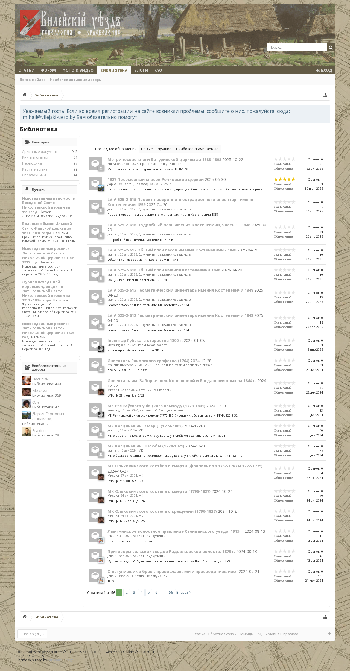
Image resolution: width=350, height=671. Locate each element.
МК (140, 430)
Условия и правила (281, 633)
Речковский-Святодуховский (161, 410)
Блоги (141, 70)
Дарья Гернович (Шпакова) (48, 416)
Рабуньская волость (153, 345)
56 (171, 592)
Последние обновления (115, 148)
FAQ (158, 70)
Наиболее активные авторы (76, 79)
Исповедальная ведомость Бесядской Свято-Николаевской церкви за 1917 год (48, 205)
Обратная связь (222, 633)
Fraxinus (40, 430)
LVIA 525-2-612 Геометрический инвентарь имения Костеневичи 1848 (180, 315)
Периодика (32, 163)
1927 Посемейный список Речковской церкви (155, 179)
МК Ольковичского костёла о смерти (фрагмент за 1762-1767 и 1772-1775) (184, 465)
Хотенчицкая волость (155, 390)
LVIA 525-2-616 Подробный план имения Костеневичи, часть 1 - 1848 (178, 224)
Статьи (26, 70)
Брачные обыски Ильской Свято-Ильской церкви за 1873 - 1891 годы (47, 228)
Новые (147, 148)
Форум (48, 70)
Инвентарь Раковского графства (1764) (148, 360)
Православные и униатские (160, 164)
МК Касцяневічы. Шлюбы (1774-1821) (145, 446)
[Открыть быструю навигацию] (325, 95)
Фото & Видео (78, 70)
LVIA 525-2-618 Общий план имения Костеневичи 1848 (163, 269)
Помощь (246, 633)
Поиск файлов (33, 79)
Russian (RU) (31, 633)
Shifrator (113, 164)
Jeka (110, 536)
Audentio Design (61, 660)
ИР (171, 184)
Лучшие (38, 189)
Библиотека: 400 (46, 383)
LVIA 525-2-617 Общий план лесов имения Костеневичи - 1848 (171, 250)
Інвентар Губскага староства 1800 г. (145, 340)
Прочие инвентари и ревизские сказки (182, 365)
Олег (36, 402)
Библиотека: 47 (45, 407)
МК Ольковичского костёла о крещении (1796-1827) (162, 511)
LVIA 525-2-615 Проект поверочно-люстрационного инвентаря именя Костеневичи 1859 (180, 202)
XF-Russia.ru (41, 656)
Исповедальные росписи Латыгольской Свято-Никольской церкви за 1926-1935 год (48, 255)
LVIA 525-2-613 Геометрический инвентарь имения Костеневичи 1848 (180, 290)
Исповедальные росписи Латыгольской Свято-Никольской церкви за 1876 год (48, 330)
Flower (45, 211)
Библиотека (113, 70)
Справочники (34, 174)
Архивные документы (41, 151)
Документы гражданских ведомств (165, 209)
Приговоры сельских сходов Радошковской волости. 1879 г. (171, 551)
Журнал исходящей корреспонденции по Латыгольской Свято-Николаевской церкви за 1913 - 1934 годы (46, 291)
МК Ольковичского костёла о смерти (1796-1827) (159, 491)
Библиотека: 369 (46, 395)
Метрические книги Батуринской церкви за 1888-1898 (164, 159)
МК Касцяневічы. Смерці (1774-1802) (145, 426)
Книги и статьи (35, 157)
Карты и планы (35, 169)
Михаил (39, 390)
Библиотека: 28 (45, 435)
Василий (60, 232)
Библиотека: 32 (35, 423)
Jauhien (112, 209)
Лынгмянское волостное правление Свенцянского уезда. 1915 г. (175, 531)
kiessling (113, 345)
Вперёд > (183, 592)
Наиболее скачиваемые (197, 148)
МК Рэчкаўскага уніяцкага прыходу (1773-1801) (156, 405)
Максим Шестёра (120, 365)
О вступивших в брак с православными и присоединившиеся (172, 571)
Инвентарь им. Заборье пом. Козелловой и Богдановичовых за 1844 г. (181, 380)
